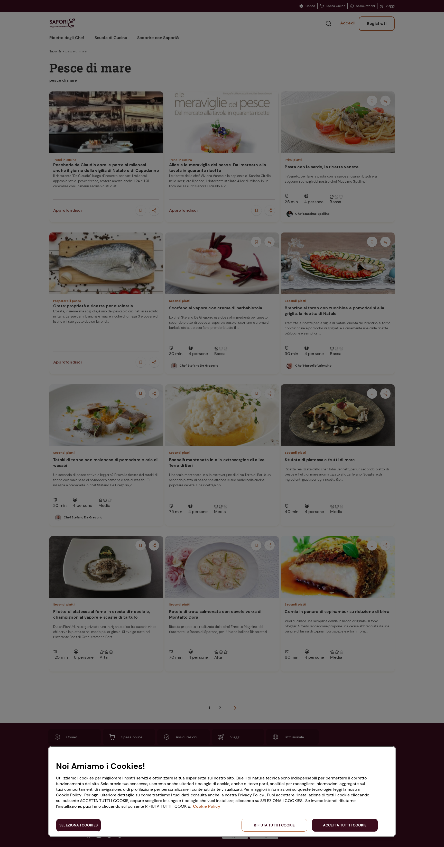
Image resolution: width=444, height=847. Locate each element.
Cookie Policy (206, 806)
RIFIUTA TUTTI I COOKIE (274, 825)
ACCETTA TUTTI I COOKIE (344, 825)
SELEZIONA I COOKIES (78, 825)
